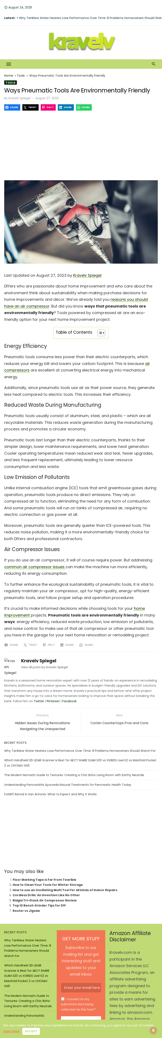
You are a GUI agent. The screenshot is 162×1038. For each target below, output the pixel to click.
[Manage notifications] (153, 1030)
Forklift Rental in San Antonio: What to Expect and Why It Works (50, 794)
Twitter (39, 701)
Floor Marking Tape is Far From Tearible (44, 880)
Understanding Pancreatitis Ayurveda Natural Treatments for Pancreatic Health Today (67, 785)
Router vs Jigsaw (26, 911)
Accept (31, 1031)
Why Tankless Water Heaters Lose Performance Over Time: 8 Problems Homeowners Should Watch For (80, 751)
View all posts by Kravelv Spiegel (44, 667)
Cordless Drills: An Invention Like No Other (46, 895)
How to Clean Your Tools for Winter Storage (48, 885)
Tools (21, 75)
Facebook (69, 701)
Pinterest (53, 701)
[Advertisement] (81, 144)
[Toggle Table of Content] (99, 332)
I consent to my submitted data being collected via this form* (78, 1004)
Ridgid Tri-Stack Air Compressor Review (45, 900)
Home (8, 75)
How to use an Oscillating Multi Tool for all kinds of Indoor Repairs (65, 890)
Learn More (11, 1031)
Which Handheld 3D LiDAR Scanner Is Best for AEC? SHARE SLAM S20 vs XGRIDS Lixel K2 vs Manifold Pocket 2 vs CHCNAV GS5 (26, 975)
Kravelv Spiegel (19, 98)
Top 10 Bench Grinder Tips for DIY (39, 905)
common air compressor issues (35, 566)
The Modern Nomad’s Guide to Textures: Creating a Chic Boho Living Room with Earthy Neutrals (74, 775)
